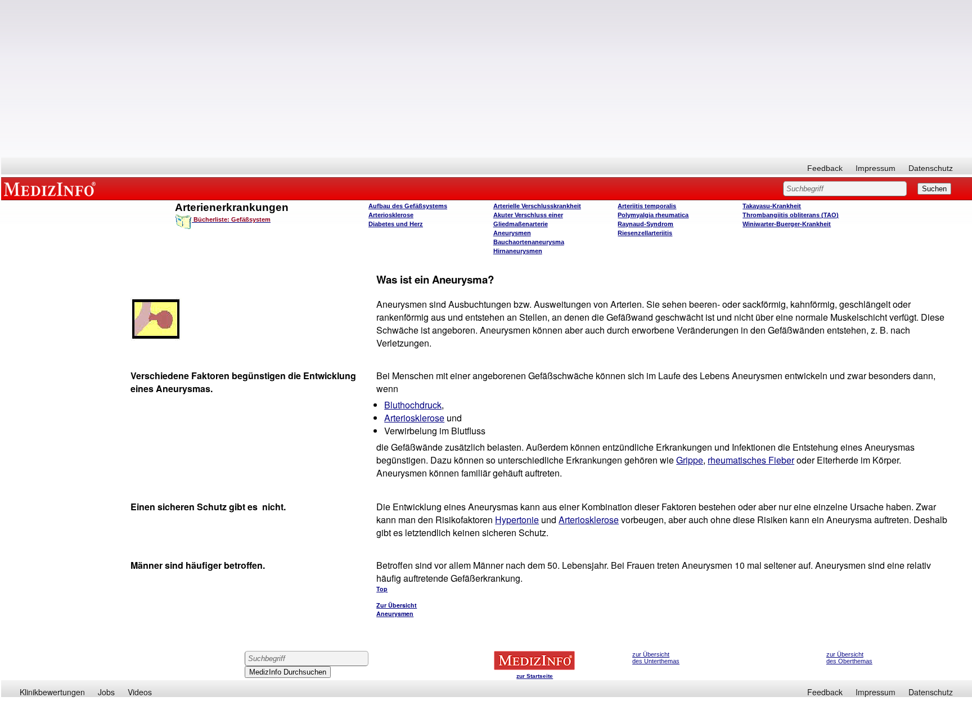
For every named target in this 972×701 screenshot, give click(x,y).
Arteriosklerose (390, 215)
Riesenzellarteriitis (645, 233)
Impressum (876, 168)
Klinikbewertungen (52, 692)
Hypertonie (517, 519)
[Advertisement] (486, 79)
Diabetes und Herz (395, 224)
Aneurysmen (512, 233)
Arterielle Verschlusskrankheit (537, 206)
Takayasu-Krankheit (771, 206)
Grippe (689, 459)
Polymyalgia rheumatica (653, 215)
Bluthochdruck (413, 404)
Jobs (106, 692)
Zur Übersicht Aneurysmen (396, 609)
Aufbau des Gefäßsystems (407, 206)
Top (382, 589)
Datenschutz (930, 168)
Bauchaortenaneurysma (528, 242)
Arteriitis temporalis (647, 206)
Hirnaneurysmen (517, 251)
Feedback (825, 168)
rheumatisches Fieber (751, 459)
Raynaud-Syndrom (645, 224)
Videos (140, 692)
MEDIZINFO (51, 188)
